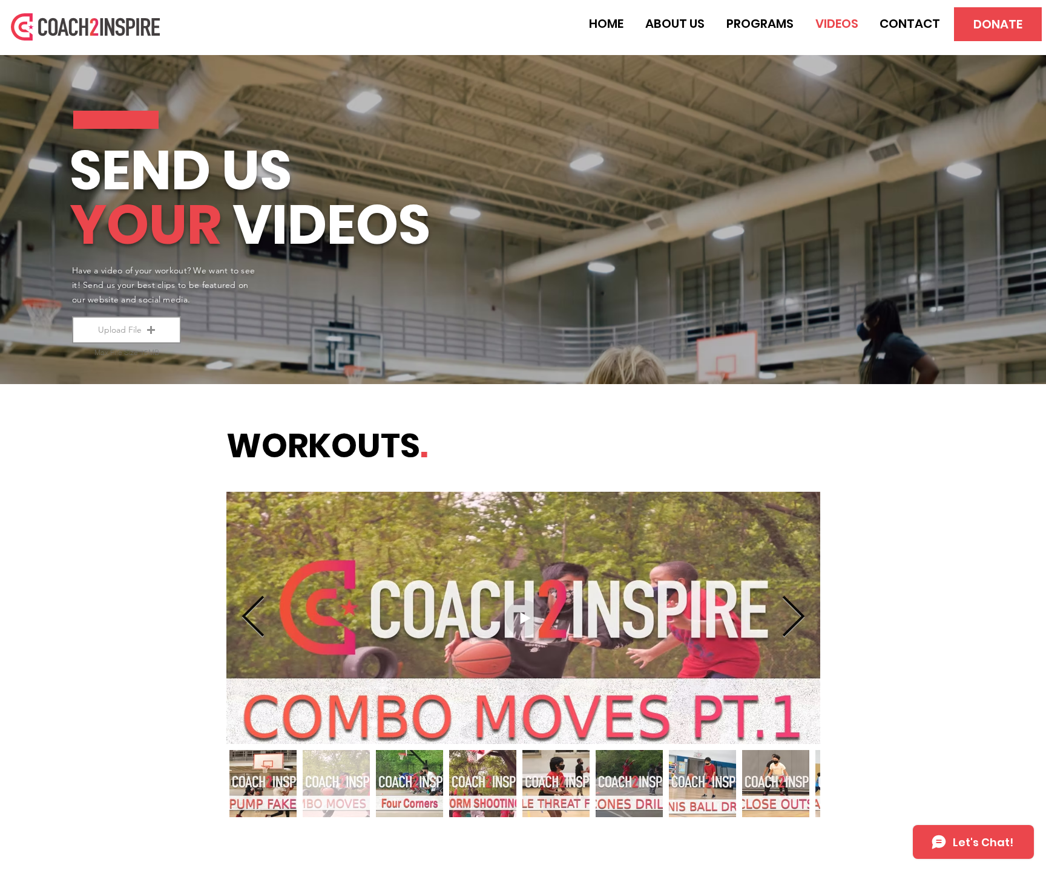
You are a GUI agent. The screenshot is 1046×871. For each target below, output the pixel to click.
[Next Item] (793, 618)
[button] (126, 330)
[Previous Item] (253, 618)
